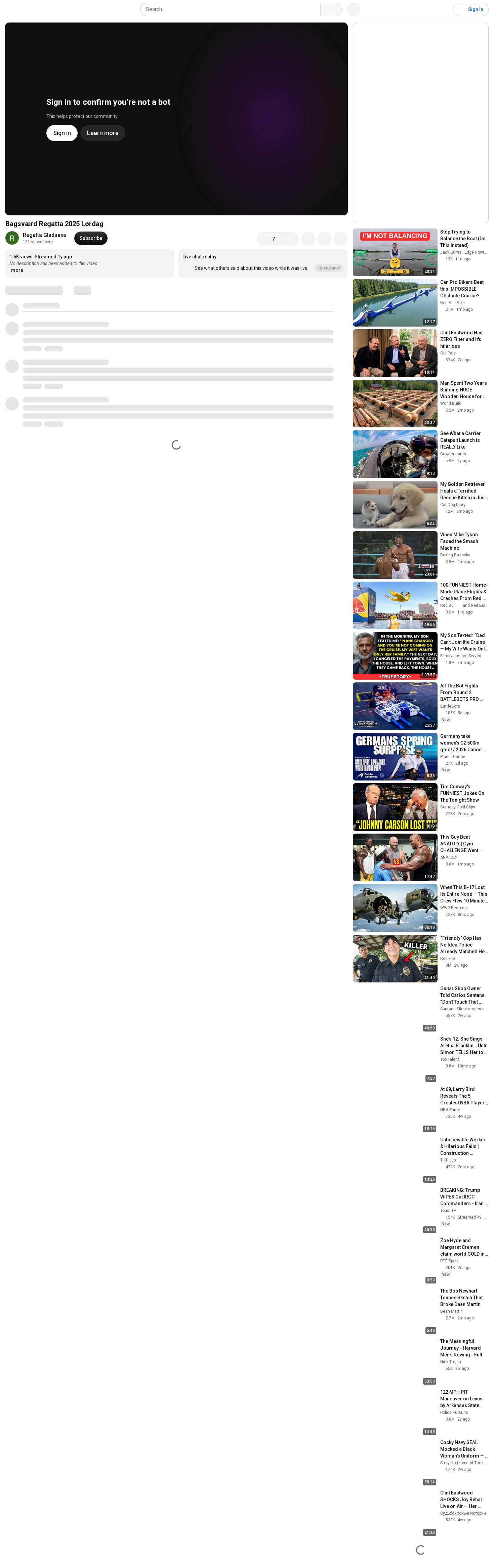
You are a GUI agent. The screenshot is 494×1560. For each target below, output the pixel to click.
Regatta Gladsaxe (44, 235)
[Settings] (443, 9)
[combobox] (232, 9)
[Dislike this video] (289, 239)
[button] (262, 263)
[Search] (331, 9)
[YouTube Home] (39, 9)
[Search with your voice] (354, 9)
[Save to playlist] (324, 239)
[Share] (308, 239)
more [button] (17, 270)
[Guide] (12, 9)
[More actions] (340, 239)
